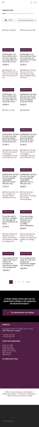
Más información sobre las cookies (19, 396)
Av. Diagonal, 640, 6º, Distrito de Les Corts (17, 329)
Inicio (4, 13)
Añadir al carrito (8, 50)
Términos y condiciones (26, 394)
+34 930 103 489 (8, 335)
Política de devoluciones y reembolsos (18, 392)
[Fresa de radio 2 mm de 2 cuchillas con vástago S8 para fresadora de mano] (10, 199)
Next (27, 282)
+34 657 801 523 (8, 337)
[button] (35, 2)
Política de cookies (9, 394)
